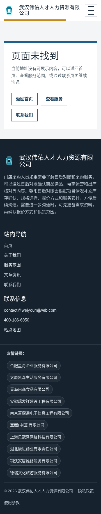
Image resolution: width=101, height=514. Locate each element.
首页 (8, 245)
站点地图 (12, 329)
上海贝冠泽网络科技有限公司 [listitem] (35, 437)
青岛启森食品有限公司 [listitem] (29, 389)
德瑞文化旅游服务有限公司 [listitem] (33, 472)
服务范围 (12, 264)
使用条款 (12, 503)
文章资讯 (12, 274)
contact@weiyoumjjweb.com (30, 310)
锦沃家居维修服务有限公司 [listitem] (33, 461)
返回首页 (24, 98)
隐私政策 (86, 491)
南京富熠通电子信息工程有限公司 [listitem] (39, 413)
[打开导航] (91, 10)
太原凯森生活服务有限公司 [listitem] (33, 377)
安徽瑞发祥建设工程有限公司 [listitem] (35, 401)
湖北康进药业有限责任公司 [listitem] (33, 449)
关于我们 (12, 255)
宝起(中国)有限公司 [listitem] (27, 425)
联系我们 (24, 114)
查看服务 (54, 98)
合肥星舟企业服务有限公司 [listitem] (33, 365)
